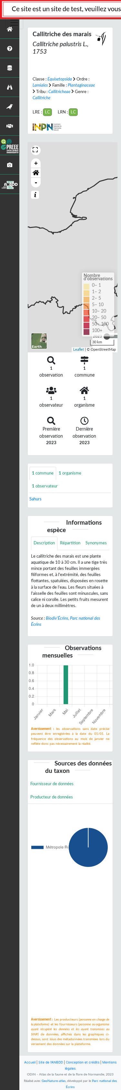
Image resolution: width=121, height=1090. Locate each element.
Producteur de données (51, 797)
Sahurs (35, 499)
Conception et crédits (82, 1062)
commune (43, 473)
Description (44, 543)
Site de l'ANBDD (50, 1062)
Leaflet (78, 349)
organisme (70, 473)
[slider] (107, 336)
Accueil (29, 1062)
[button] (36, 173)
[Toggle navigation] (14, 22)
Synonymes (96, 543)
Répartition (70, 543)
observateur (45, 486)
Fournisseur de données (52, 784)
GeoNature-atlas (54, 1081)
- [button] (36, 182)
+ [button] (36, 163)
